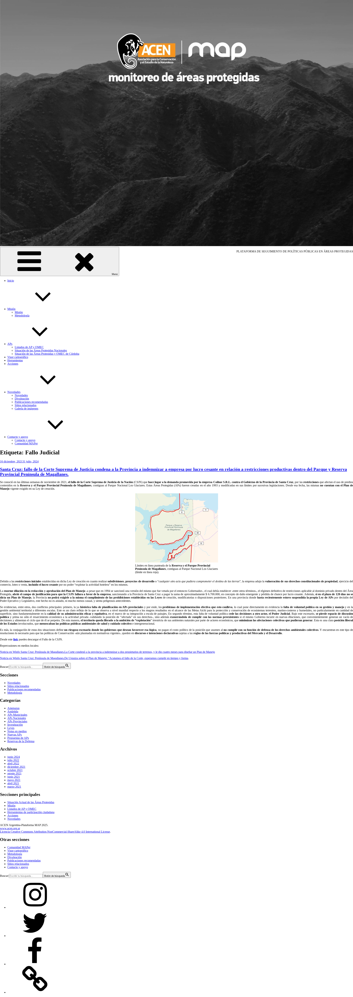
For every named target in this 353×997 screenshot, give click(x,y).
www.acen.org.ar (10, 828)
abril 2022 (13, 763)
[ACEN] (35, 992)
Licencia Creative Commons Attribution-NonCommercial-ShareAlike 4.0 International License (55, 831)
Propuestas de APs (18, 737)
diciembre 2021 (16, 766)
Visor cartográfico (17, 357)
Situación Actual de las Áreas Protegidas (30, 802)
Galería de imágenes (26, 408)
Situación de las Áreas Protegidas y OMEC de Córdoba (47, 353)
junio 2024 (13, 756)
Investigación (15, 724)
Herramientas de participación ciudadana (30, 812)
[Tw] (35, 935)
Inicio (10, 280)
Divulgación (22, 398)
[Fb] (35, 964)
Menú (115, 274)
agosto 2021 (14, 773)
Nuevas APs (14, 734)
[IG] (35, 907)
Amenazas (13, 708)
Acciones (12, 363)
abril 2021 (13, 783)
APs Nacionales (16, 718)
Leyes (10, 728)
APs (9, 343)
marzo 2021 (14, 786)
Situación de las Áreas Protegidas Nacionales (41, 350)
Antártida (12, 711)
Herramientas (15, 360)
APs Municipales (17, 714)
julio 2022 (13, 760)
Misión (11, 308)
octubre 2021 (15, 770)
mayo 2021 (13, 780)
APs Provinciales (17, 721)
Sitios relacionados (25, 405)
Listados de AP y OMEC (29, 347)
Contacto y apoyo (17, 436)
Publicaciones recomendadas (31, 401)
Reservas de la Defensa (20, 741)
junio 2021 (13, 776)
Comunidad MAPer (26, 443)
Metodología (22, 315)
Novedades (13, 392)
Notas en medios (17, 731)
